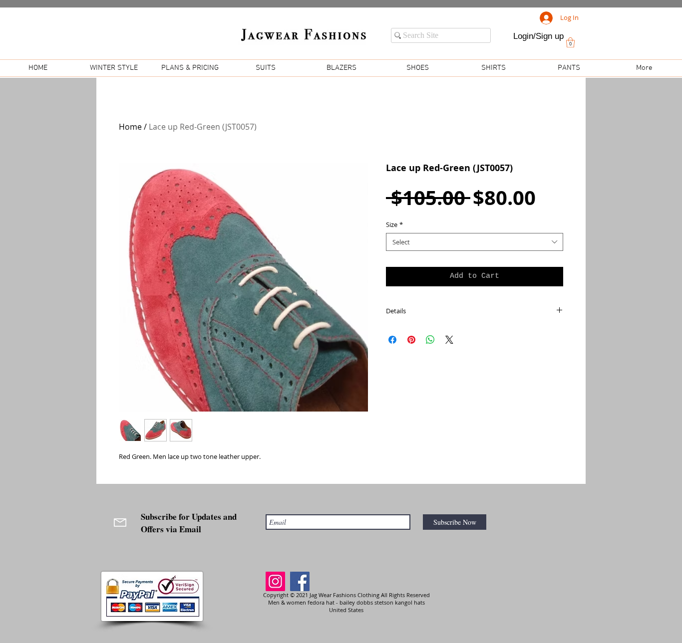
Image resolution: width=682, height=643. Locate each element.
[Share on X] (449, 340)
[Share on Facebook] (392, 340)
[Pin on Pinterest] (411, 340)
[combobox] (474, 242)
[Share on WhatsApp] (430, 340)
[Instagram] (275, 581)
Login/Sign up (538, 36)
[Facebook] (300, 581)
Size (394, 224)
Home (130, 126)
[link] (570, 42)
